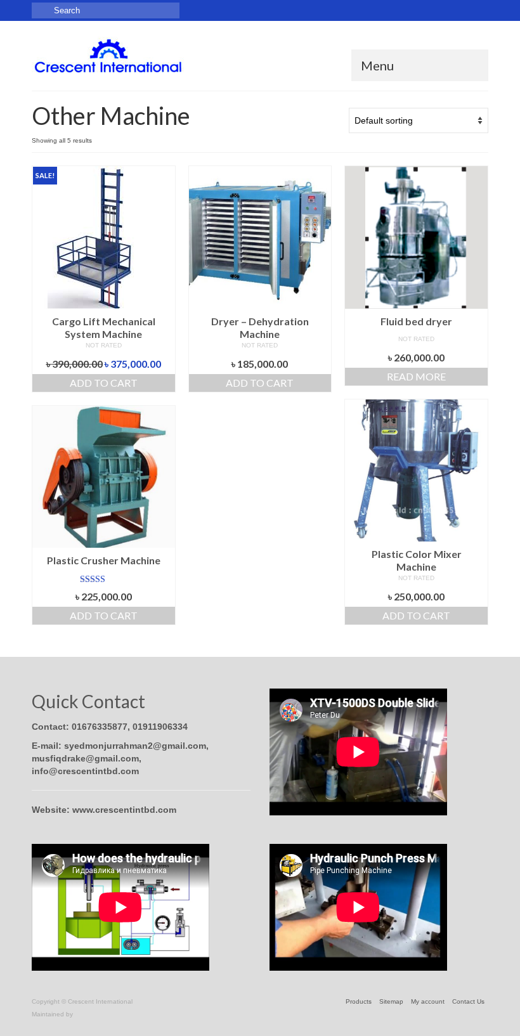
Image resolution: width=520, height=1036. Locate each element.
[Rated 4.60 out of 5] (103, 579)
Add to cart (104, 383)
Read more (416, 376)
